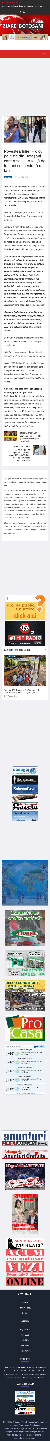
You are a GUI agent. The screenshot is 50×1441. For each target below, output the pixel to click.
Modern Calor (16, 1371)
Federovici (10, 1378)
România (43, 1367)
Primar (26, 1374)
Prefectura (8, 1367)
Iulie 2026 (25, 1335)
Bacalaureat (7, 1371)
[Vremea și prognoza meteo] (39, 1046)
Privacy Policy (25, 1308)
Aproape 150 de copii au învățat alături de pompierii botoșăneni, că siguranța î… (22, 691)
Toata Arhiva (25, 1351)
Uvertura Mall (29, 1367)
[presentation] (41, 650)
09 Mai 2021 (24, 177)
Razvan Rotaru (20, 1367)
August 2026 (25, 1329)
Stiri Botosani (33, 1371)
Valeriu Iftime (19, 1374)
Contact (25, 1313)
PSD (22, 1371)
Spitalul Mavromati (40, 1374)
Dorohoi (37, 1367)
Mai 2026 (25, 1345)
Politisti (26, 1371)
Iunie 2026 (25, 1340)
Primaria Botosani (22, 1378)
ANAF (13, 1367)
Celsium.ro (31, 1093)
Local (8, 177)
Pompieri (31, 1374)
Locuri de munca (9, 1374)
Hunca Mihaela (39, 1378)
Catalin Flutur (42, 1371)
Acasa (25, 1302)
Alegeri (31, 1378)
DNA (15, 1378)
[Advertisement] (25, 85)
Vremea (8, 1046)
